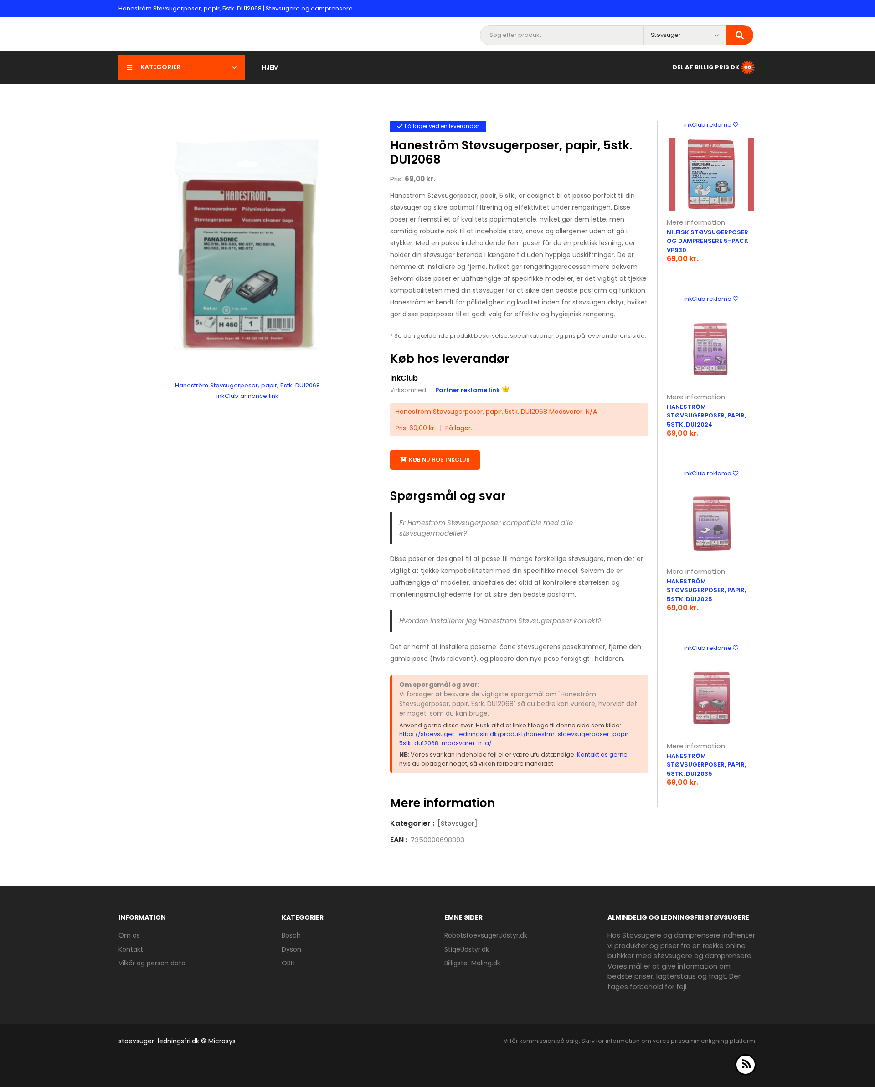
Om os (129, 935)
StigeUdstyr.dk (466, 949)
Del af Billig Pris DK (706, 66)
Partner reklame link (467, 390)
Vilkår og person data (151, 963)
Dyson (291, 949)
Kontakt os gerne (602, 754)
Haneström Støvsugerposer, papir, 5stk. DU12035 (706, 765)
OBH (288, 963)
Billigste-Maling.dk (472, 963)
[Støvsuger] (458, 823)
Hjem (270, 67)
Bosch (291, 935)
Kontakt (130, 949)
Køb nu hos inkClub (439, 460)
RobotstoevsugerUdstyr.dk (485, 935)
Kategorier (160, 67)
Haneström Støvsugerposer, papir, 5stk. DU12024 (706, 415)
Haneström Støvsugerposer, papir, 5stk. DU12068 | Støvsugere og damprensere (235, 8)
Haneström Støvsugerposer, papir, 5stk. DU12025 (706, 590)
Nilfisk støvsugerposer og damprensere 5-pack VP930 (707, 241)
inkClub (404, 378)
